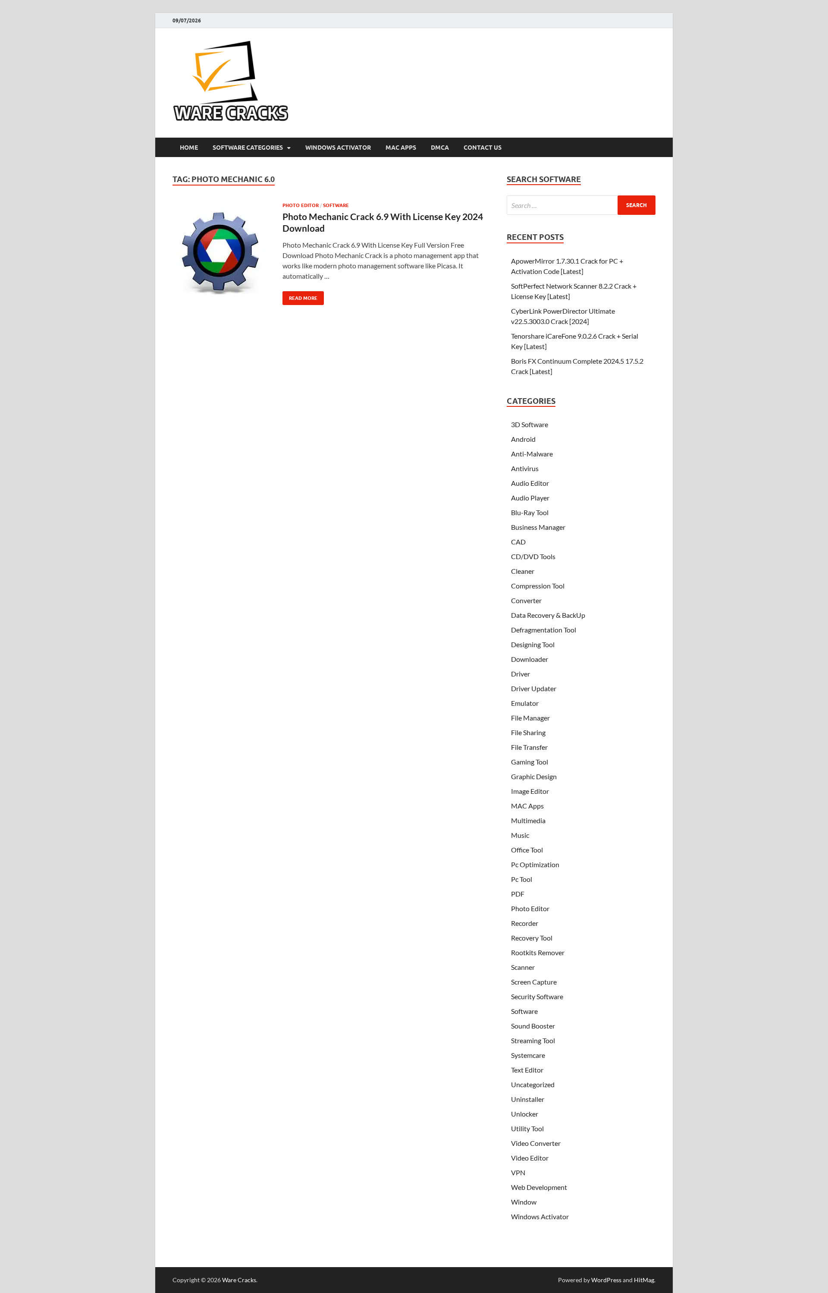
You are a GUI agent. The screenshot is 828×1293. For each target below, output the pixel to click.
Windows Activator (338, 147)
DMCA (440, 147)
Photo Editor (300, 205)
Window (523, 1202)
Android (523, 439)
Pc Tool (521, 879)
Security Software (537, 996)
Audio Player (530, 498)
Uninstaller (527, 1099)
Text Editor (527, 1070)
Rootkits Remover (538, 952)
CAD (518, 542)
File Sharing (528, 732)
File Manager (530, 718)
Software (336, 205)
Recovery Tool (531, 938)
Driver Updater (533, 688)
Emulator (525, 703)
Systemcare (528, 1055)
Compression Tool (538, 586)
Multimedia (528, 820)
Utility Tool (527, 1128)
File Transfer (529, 747)
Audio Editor (530, 483)
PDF (517, 894)
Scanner (523, 967)
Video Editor (530, 1158)
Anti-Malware (532, 454)
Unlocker (524, 1114)
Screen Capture (534, 982)
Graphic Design (534, 776)
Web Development (539, 1187)
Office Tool (527, 850)
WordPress (606, 1280)
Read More (299, 296)
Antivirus (525, 468)
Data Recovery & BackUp (548, 615)
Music (520, 835)
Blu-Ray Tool (530, 512)
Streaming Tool (533, 1040)
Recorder (524, 923)
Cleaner (522, 571)
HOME (189, 147)
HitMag (644, 1280)
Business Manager (538, 527)
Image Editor (530, 791)
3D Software (529, 424)
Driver (520, 674)
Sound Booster (533, 1026)
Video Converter (536, 1143)
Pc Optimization (535, 864)
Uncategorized (533, 1084)
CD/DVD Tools (533, 556)
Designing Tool (533, 644)
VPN (518, 1172)
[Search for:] (581, 205)
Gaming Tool (529, 762)
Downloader (529, 659)
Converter (526, 600)
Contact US (483, 147)
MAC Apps (401, 147)
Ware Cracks (239, 1280)
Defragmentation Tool (543, 630)
